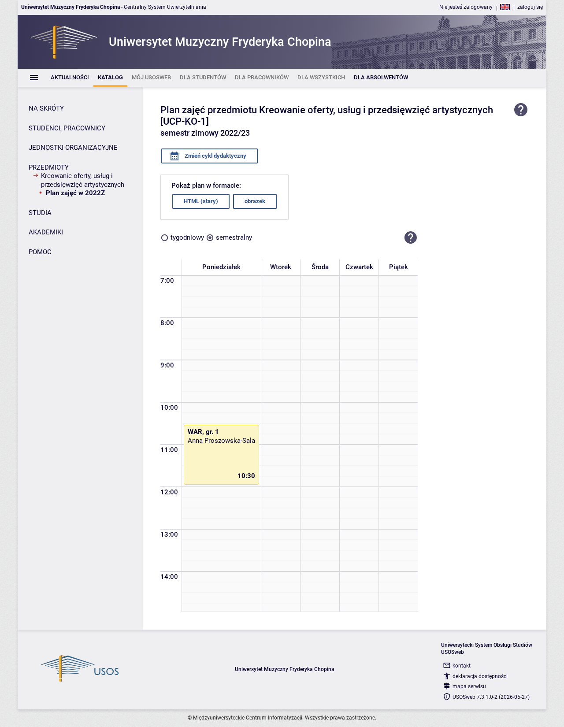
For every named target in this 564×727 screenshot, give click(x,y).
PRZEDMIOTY (49, 167)
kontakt (462, 666)
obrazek (255, 201)
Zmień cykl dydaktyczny (214, 155)
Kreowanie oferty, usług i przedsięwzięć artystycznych (82, 180)
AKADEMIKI (46, 232)
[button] (410, 237)
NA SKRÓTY (46, 108)
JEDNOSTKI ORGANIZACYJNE (73, 148)
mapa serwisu (469, 686)
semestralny (234, 237)
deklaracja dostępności (480, 676)
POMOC (40, 252)
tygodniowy (187, 237)
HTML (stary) (201, 201)
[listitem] (69, 78)
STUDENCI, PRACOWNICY (67, 128)
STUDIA (40, 213)
